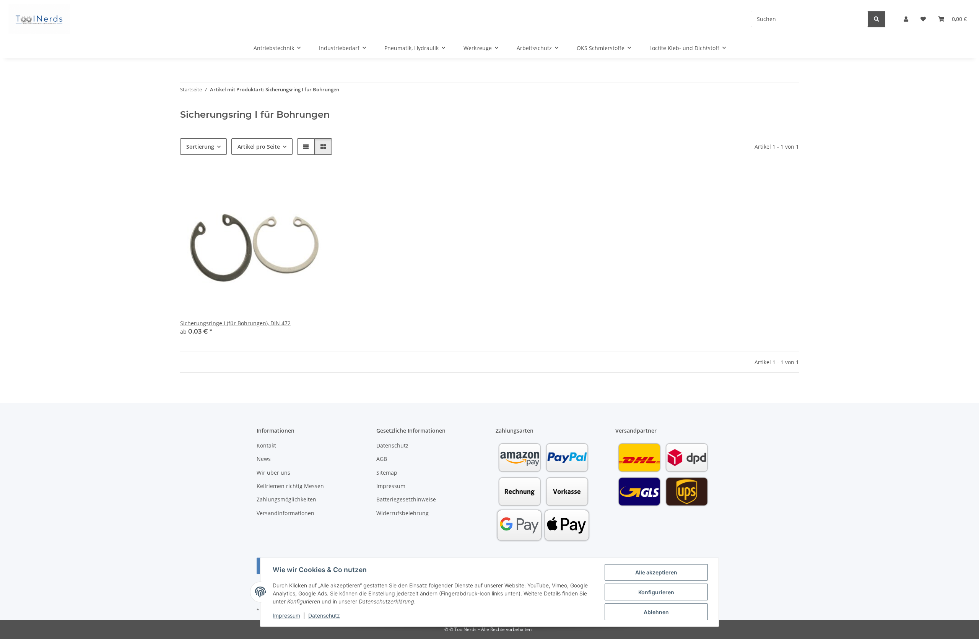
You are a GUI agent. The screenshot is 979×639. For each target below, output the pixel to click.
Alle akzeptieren (656, 572)
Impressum (286, 615)
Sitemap (386, 472)
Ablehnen (656, 612)
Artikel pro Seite (258, 146)
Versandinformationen (285, 513)
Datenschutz (324, 615)
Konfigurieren (656, 592)
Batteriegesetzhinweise (406, 499)
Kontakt (266, 445)
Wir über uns (273, 472)
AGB (381, 458)
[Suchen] (876, 19)
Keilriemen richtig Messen (290, 486)
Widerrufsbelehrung (402, 513)
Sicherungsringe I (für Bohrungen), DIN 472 (235, 323)
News (264, 458)
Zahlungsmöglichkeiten (286, 499)
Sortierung (200, 146)
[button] (906, 19)
